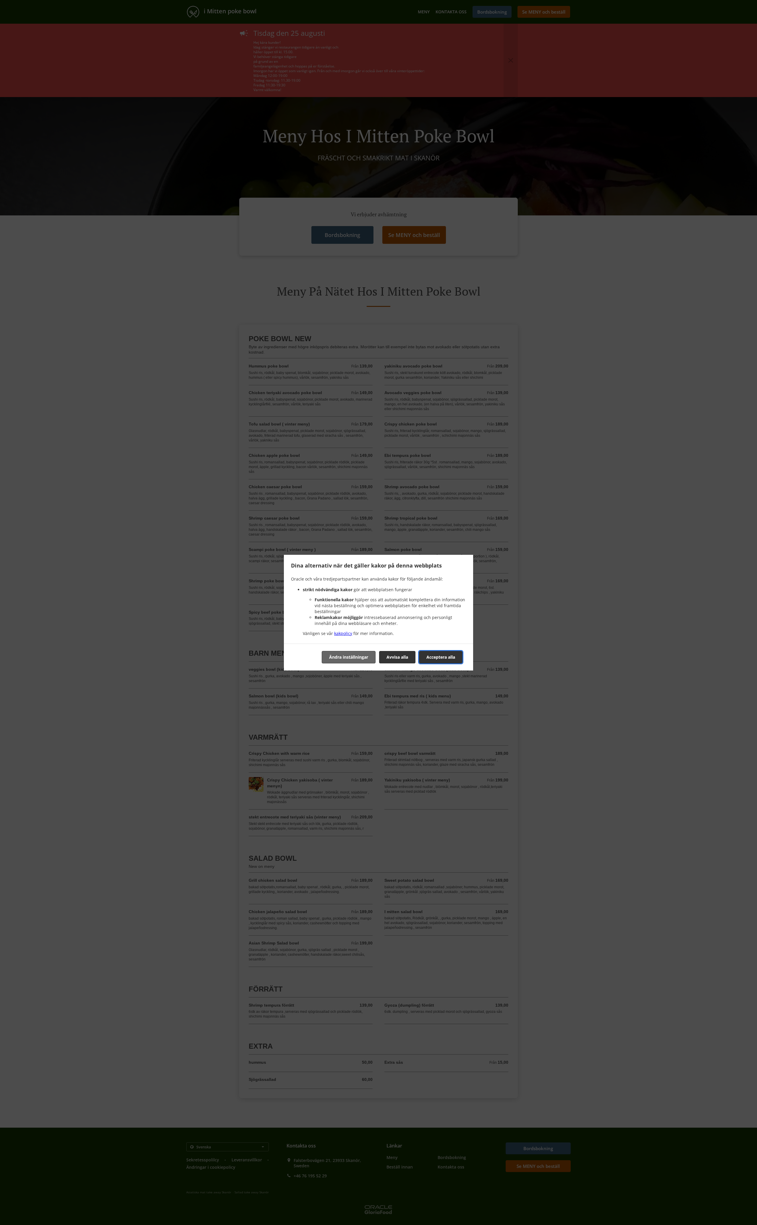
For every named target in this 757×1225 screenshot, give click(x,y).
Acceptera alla (440, 657)
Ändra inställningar (348, 657)
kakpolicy (343, 633)
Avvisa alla (397, 657)
